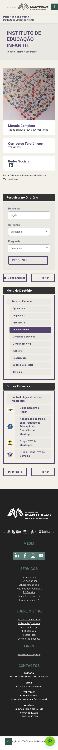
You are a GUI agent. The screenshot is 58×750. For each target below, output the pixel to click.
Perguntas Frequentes (29, 596)
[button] (50, 741)
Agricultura (19, 308)
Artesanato (19, 322)
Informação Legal (29, 627)
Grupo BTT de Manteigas (28, 443)
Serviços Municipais (29, 585)
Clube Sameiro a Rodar (29, 409)
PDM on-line (29, 592)
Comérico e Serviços (24, 336)
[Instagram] (33, 556)
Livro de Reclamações (29, 638)
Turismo (17, 372)
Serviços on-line (29, 581)
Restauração (20, 358)
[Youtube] (41, 556)
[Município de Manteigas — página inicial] (27, 6)
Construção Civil (22, 343)
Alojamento (19, 315)
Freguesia (14, 241)
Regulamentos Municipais (29, 588)
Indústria (18, 351)
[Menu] (54, 7)
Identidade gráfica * (29, 600)
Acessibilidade (29, 635)
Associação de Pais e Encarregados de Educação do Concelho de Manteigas (33, 426)
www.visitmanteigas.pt (29, 654)
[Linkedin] (17, 556)
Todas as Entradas (22, 301)
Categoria (14, 225)
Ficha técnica (29, 631)
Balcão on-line (29, 577)
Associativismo (15, 51)
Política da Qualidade (29, 623)
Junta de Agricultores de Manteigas (27, 399)
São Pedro (31, 51)
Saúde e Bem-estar (23, 365)
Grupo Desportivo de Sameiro (32, 454)
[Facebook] (25, 556)
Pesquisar (14, 208)
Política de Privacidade (29, 619)
